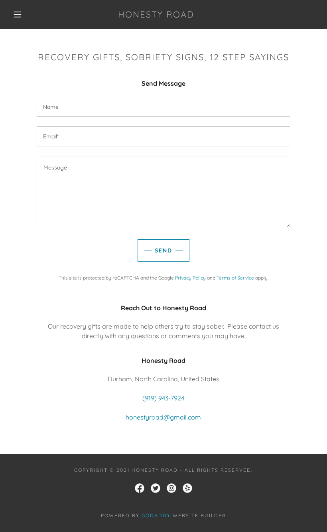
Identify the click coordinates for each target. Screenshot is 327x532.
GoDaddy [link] (156, 515)
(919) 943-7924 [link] (163, 398)
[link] (156, 15)
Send (163, 250)
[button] (18, 14)
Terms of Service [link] (235, 278)
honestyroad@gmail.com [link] (163, 417)
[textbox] (163, 107)
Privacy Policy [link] (190, 278)
